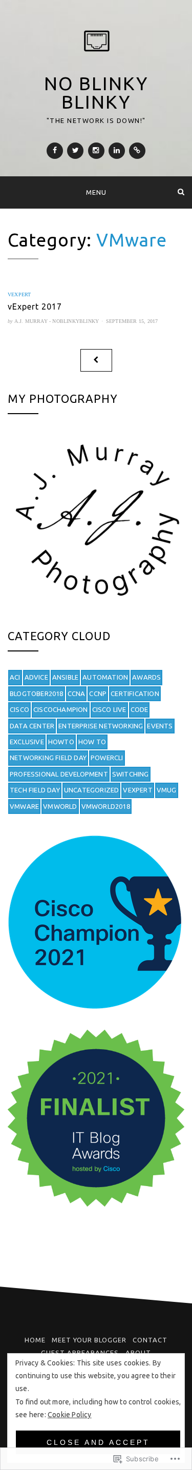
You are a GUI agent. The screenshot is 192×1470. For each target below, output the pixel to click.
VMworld (60, 806)
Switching (130, 774)
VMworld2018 (105, 806)
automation (105, 677)
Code (139, 709)
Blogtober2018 (36, 693)
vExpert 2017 (35, 306)
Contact (150, 1339)
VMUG (167, 789)
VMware (24, 806)
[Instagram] (96, 150)
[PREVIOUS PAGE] (96, 360)
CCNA (77, 693)
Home (35, 1339)
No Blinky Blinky (96, 92)
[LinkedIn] (117, 150)
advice (36, 677)
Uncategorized (91, 789)
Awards (146, 677)
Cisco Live (109, 709)
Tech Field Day (35, 789)
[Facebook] (55, 150)
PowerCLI (107, 757)
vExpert (19, 294)
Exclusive (27, 741)
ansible (65, 677)
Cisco (19, 709)
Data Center (32, 725)
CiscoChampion (60, 709)
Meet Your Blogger (89, 1339)
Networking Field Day (48, 757)
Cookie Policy (70, 1415)
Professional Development (59, 774)
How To (92, 741)
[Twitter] (75, 150)
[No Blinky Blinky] (11, 191)
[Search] (181, 191)
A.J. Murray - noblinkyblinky (56, 321)
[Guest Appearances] (137, 150)
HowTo (61, 741)
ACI (15, 677)
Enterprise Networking (100, 725)
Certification (135, 693)
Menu (96, 192)
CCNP (97, 693)
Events (160, 725)
